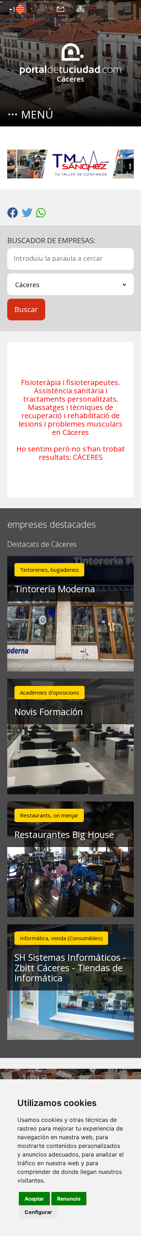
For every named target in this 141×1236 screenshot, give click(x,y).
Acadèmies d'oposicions (49, 692)
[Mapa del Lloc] (80, 9)
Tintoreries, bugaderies (49, 569)
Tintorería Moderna (54, 589)
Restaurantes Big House (64, 834)
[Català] (15, 9)
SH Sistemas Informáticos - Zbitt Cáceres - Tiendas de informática (70, 967)
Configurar (38, 1212)
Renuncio (69, 1199)
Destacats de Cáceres (42, 544)
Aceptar (34, 1199)
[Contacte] (60, 9)
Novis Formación (48, 711)
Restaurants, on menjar (49, 815)
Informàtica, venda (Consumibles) (61, 938)
